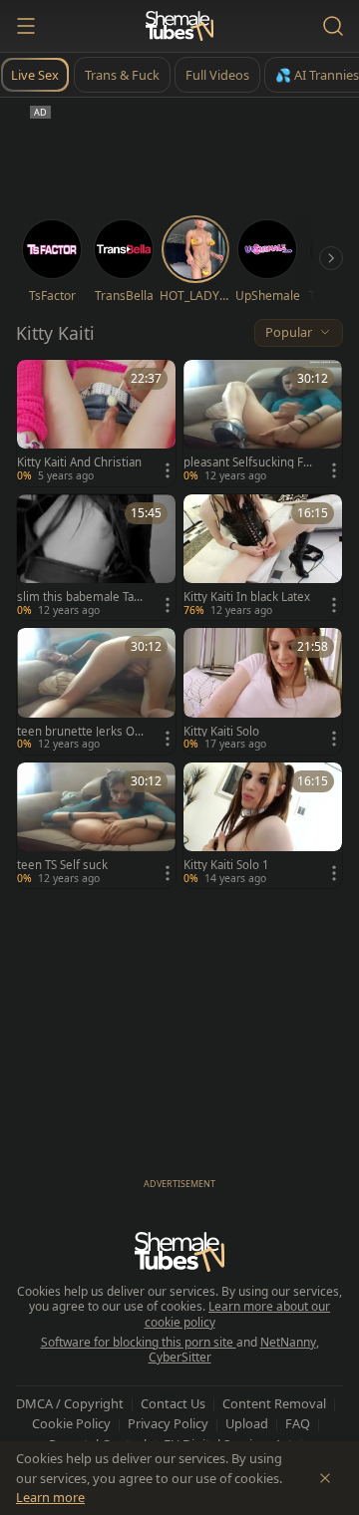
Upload (246, 1423)
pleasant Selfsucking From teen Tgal (245, 462)
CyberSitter (180, 1357)
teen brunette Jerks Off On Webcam (80, 732)
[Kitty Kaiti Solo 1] (262, 825)
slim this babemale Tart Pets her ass (80, 597)
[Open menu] (26, 26)
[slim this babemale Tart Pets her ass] (96, 557)
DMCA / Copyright (70, 1403)
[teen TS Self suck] (96, 825)
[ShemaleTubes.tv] (179, 26)
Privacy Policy (168, 1423)
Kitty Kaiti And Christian (79, 462)
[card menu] (168, 470)
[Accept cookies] (325, 1478)
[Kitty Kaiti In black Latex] (262, 557)
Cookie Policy (71, 1423)
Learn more (50, 1497)
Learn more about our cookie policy (238, 1314)
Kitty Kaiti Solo (221, 732)
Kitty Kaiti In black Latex (246, 597)
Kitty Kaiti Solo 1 (226, 865)
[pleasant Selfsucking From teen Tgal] (262, 423)
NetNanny (288, 1342)
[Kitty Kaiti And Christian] (96, 423)
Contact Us (173, 1403)
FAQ (297, 1423)
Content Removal (274, 1403)
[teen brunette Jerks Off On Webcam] (96, 691)
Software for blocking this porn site (138, 1342)
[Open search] (333, 26)
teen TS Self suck (62, 865)
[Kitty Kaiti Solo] (262, 691)
